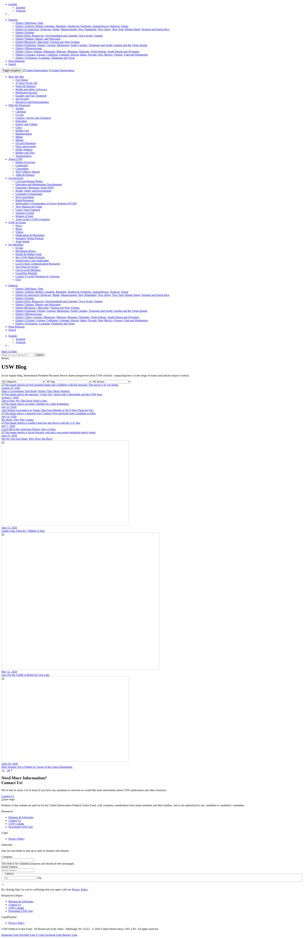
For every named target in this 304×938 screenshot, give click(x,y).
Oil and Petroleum (25, 143)
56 (8, 770)
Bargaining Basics (25, 251)
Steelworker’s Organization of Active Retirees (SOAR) (46, 203)
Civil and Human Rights (29, 181)
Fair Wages (21, 79)
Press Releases (16, 61)
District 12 (81, 54)
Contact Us (14, 820)
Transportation (23, 155)
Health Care (22, 130)
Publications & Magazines (30, 235)
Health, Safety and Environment (33, 190)
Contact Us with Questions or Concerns (37, 276)
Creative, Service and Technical (33, 117)
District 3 (71, 26)
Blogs (18, 228)
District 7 (38, 38)
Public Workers (24, 149)
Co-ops (19, 114)
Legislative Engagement (28, 193)
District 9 (81, 45)
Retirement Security (26, 92)
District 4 (92, 29)
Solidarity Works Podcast (29, 238)
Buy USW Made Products (30, 257)
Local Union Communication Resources (37, 263)
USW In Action (17, 222)
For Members (15, 244)
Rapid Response (24, 200)
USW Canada (16, 823)
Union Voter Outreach (27, 209)
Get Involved (15, 178)
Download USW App (20, 826)
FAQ (18, 279)
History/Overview (25, 162)
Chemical (20, 111)
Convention (21, 168)
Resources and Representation (32, 102)
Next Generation (24, 197)
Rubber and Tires (25, 152)
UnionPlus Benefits (26, 273)
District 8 (47, 41)
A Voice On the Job (26, 83)
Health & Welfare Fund (28, 254)
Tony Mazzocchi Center (28, 206)
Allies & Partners (24, 174)
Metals (19, 136)
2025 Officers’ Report (27, 171)
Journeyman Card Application (32, 260)
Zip (39, 877)
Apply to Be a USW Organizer (32, 219)
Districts (13, 19)
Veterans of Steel (24, 212)
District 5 (24, 32)
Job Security (22, 98)
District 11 (77, 51)
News (18, 225)
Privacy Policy (16, 838)
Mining (19, 140)
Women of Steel (24, 216)
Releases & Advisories (20, 817)
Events (19, 247)
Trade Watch (22, 241)
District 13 (45, 57)
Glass (18, 127)
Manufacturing (23, 133)
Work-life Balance (25, 86)
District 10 (28, 48)
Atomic (19, 108)
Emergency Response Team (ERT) (34, 187)
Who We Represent (19, 105)
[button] (18, 895)
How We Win (16, 76)
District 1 (29, 22)
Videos (19, 231)
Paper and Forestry (25, 146)
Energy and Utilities (26, 124)
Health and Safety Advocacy (31, 89)
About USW (15, 159)
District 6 (59, 35)
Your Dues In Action (27, 266)
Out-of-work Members (28, 270)
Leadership (21, 165)
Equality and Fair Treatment (30, 95)
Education (21, 121)
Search (12, 64)
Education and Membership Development (38, 184)
